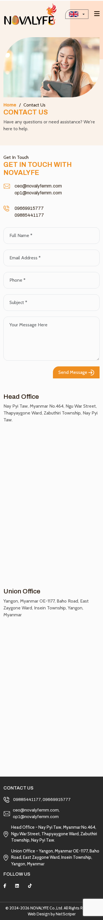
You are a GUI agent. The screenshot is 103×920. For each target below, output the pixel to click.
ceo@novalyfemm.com (38, 185)
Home (9, 104)
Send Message (73, 372)
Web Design (39, 914)
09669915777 (29, 208)
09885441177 (29, 215)
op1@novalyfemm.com (38, 192)
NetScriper (66, 914)
